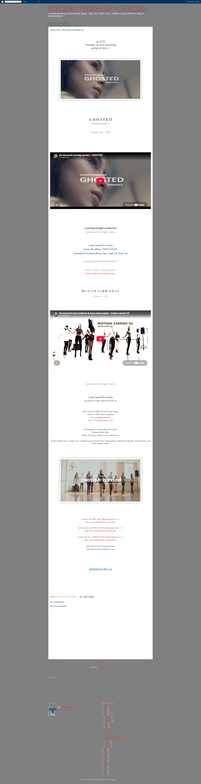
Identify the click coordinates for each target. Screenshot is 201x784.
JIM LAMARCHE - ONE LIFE (68, 707)
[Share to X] (88, 597)
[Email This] (84, 597)
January (108, 746)
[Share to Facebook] (90, 597)
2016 (105, 762)
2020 (105, 753)
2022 (105, 749)
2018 (105, 758)
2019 (105, 756)
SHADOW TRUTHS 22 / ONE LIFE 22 (115, 738)
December (108, 716)
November (108, 718)
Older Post (147, 662)
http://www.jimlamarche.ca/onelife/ (101, 522)
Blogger (119, 779)
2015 (105, 765)
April (107, 727)
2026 (105, 707)
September (109, 721)
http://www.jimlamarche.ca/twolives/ (100, 531)
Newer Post (53, 662)
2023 (105, 714)
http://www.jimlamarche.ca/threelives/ (100, 540)
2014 (105, 767)
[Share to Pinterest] (93, 597)
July (107, 723)
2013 (105, 769)
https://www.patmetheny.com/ (100, 420)
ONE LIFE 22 (108, 734)
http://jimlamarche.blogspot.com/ (101, 549)
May (107, 725)
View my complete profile (65, 710)
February (108, 744)
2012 (105, 771)
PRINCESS (108, 732)
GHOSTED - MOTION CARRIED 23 (114, 736)
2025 (105, 710)
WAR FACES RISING (110, 729)
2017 (105, 760)
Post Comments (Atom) (104, 667)
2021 (105, 751)
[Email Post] (80, 596)
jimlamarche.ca (100, 569)
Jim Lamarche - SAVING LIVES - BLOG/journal (96, 8)
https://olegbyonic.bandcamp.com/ (100, 273)
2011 (105, 774)
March (107, 741)
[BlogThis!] (86, 597)
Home (101, 662)
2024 (105, 712)
